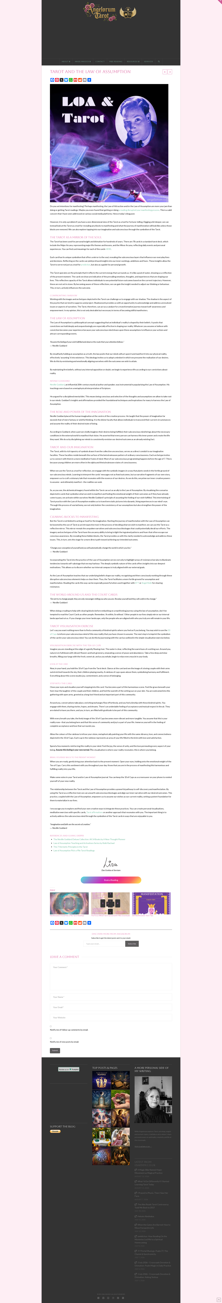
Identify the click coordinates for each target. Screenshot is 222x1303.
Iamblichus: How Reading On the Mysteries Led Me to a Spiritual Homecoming (151, 1239)
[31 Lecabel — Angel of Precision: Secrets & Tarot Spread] (120, 1118)
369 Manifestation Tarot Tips (142, 915)
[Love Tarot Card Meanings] (101, 1118)
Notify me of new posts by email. (64, 1041)
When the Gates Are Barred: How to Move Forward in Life (152, 1226)
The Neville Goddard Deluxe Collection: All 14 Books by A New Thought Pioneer (89, 839)
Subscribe (132, 944)
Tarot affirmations (94, 812)
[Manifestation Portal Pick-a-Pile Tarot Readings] (69, 903)
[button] (220, 2)
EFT (137, 583)
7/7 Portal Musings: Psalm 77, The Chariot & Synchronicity (151, 1252)
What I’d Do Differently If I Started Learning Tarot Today (152, 1183)
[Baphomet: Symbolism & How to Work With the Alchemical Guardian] (120, 1156)
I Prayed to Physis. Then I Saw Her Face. (151, 1194)
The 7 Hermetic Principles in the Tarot (70, 847)
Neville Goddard (57, 384)
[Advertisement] (111, 40)
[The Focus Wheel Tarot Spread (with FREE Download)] (110, 903)
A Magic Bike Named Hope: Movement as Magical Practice (148, 1171)
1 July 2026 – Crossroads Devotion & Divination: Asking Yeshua (152, 1275)
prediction (85, 264)
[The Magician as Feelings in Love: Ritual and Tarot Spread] (101, 1137)
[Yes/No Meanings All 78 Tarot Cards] (101, 1080)
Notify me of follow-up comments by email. (69, 1029)
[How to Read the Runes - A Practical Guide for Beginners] (120, 1099)
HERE (108, 249)
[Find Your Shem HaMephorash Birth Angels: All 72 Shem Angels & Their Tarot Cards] (120, 1080)
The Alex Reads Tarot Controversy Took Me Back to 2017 (152, 1206)
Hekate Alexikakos (145, 1216)
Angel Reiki (147, 583)
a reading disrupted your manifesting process (139, 210)
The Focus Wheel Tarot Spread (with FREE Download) (110, 915)
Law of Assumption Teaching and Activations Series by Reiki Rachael (84, 843)
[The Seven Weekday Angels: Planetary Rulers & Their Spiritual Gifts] (101, 1156)
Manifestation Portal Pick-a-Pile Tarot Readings (67, 915)
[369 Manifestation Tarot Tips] (151, 903)
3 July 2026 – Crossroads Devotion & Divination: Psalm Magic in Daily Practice (153, 1264)
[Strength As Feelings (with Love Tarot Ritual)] (120, 1137)
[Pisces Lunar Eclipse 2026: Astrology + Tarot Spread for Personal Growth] (101, 1099)
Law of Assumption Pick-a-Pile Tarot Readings (74, 850)
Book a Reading (111, 880)
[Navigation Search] (159, 61)
